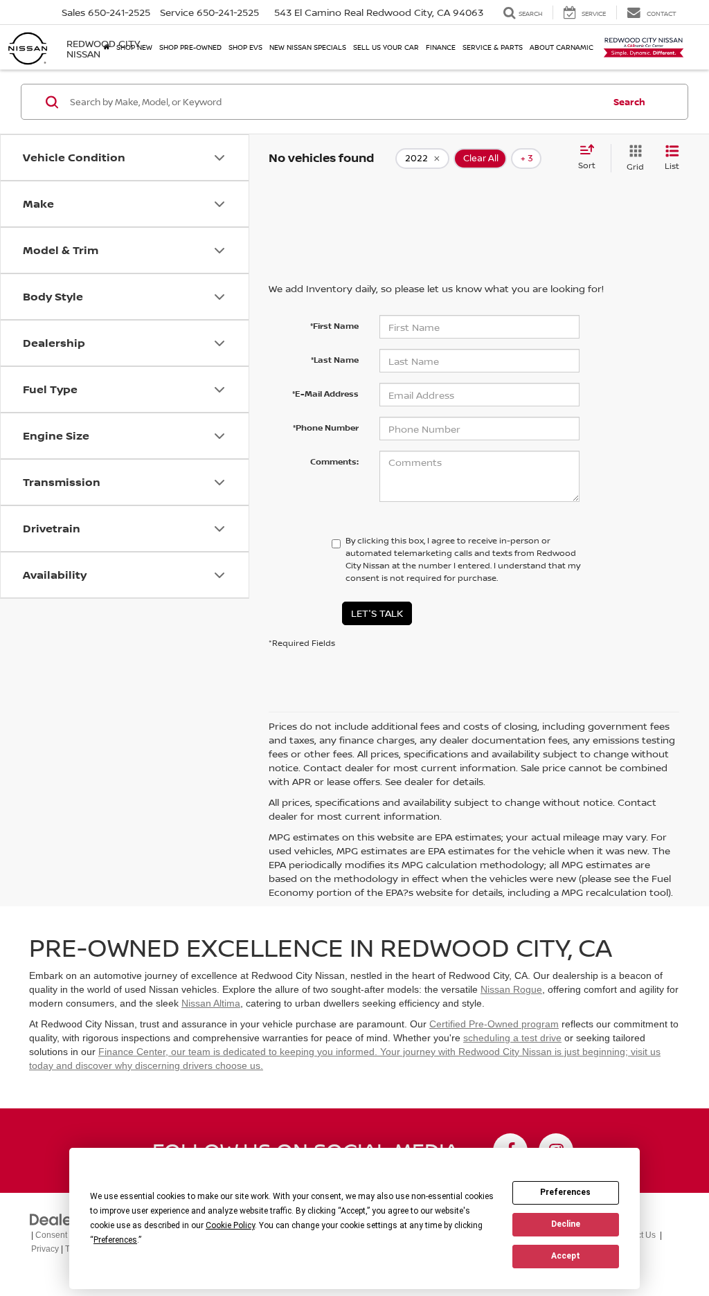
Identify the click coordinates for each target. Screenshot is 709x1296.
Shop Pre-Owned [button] (190, 47)
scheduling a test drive (512, 1037)
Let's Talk (377, 613)
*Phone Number (326, 427)
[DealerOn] (64, 1219)
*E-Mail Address (325, 393)
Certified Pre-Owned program (494, 1023)
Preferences (565, 1192)
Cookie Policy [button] (230, 1225)
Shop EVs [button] (245, 47)
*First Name (334, 326)
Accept (565, 1256)
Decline (565, 1224)
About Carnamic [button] (561, 47)
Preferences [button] (115, 1240)
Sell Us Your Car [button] (386, 47)
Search (629, 102)
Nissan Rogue (511, 989)
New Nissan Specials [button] (307, 47)
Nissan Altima (210, 1003)
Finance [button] (441, 47)
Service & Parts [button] (493, 47)
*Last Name (335, 360)
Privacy (45, 1249)
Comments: (334, 461)
